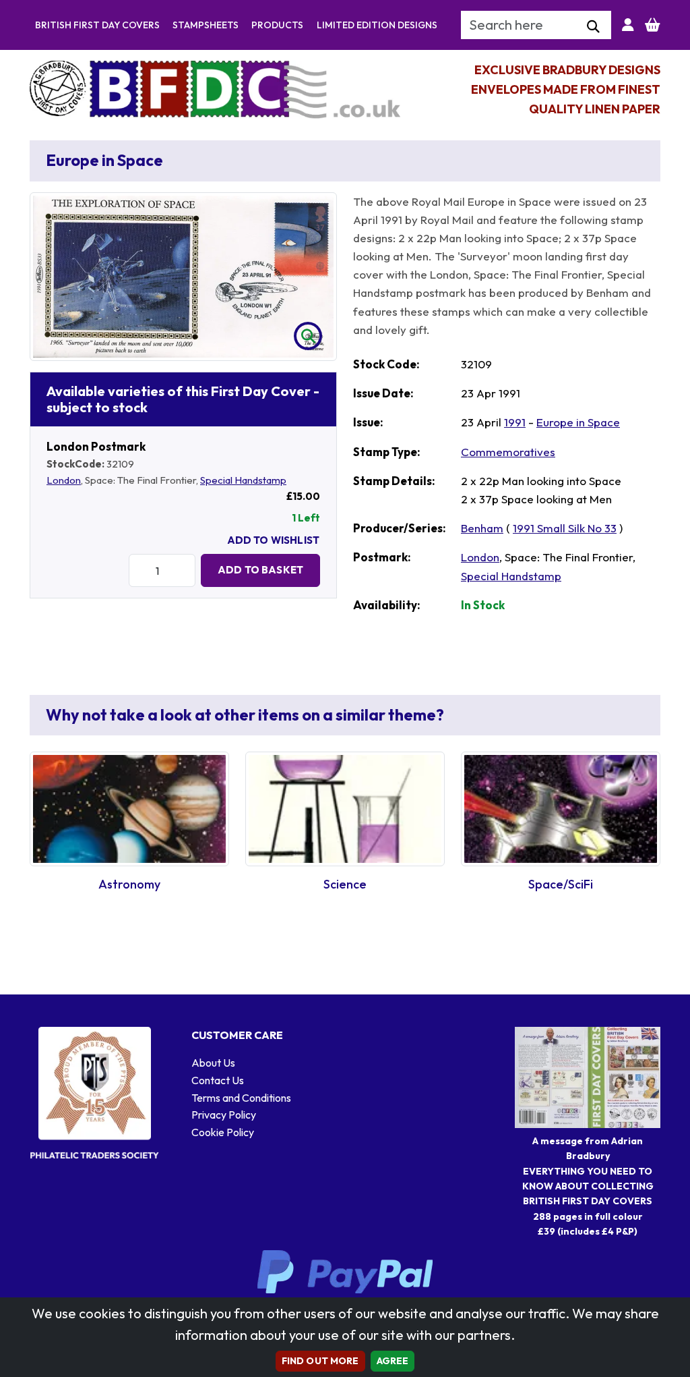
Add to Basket (260, 569)
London (63, 480)
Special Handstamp (243, 480)
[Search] (593, 26)
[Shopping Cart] (652, 25)
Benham (482, 528)
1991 (515, 422)
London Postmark (96, 446)
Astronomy (129, 884)
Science (345, 884)
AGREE (393, 1361)
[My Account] (628, 25)
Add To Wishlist (273, 540)
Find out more (320, 1361)
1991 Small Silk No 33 (565, 528)
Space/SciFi (560, 884)
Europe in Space (578, 422)
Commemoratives (508, 452)
